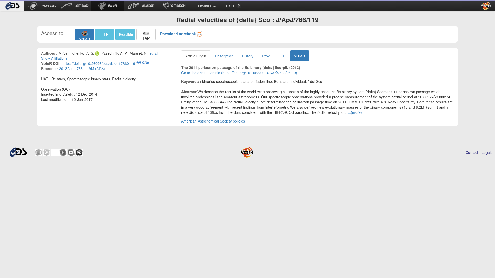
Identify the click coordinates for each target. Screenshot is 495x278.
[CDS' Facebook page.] (63, 152)
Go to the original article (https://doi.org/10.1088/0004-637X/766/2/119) (239, 72)
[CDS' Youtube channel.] (71, 152)
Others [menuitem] (204, 5)
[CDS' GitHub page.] (79, 152)
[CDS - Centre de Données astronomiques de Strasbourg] (18, 152)
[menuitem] (12, 6)
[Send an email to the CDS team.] (38, 152)
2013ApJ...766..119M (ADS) (82, 68)
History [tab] (247, 55)
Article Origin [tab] (195, 55)
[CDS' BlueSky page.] (55, 152)
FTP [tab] (281, 55)
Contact (472, 152)
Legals (487, 152)
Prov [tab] (266, 55)
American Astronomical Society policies (213, 121)
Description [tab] (224, 55)
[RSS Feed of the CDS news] (46, 152)
